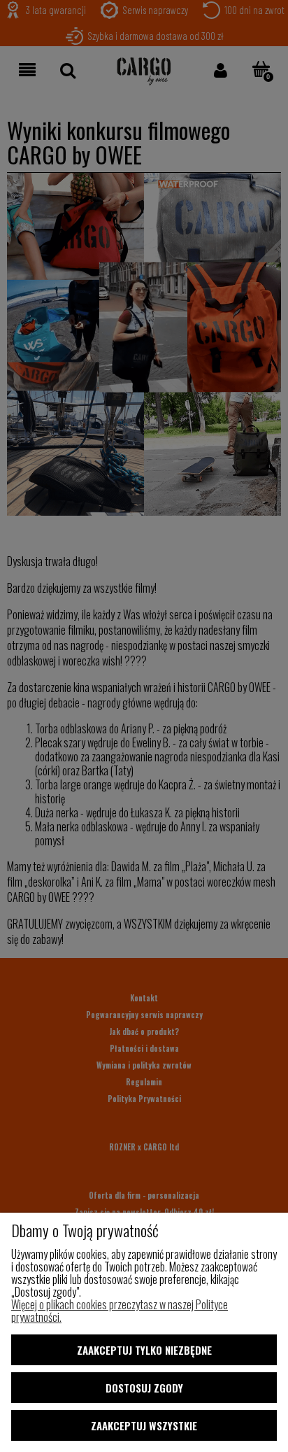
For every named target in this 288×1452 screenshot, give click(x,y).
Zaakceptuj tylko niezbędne (144, 1350)
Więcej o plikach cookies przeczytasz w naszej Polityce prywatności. (119, 1310)
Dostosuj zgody (144, 1387)
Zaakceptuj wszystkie (144, 1425)
